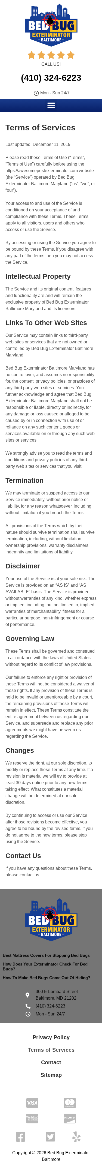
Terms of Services (51, 1050)
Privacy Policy (51, 1037)
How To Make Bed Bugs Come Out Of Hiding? (46, 977)
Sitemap (51, 1075)
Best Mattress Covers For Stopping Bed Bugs (46, 955)
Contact (51, 1062)
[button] (51, 105)
